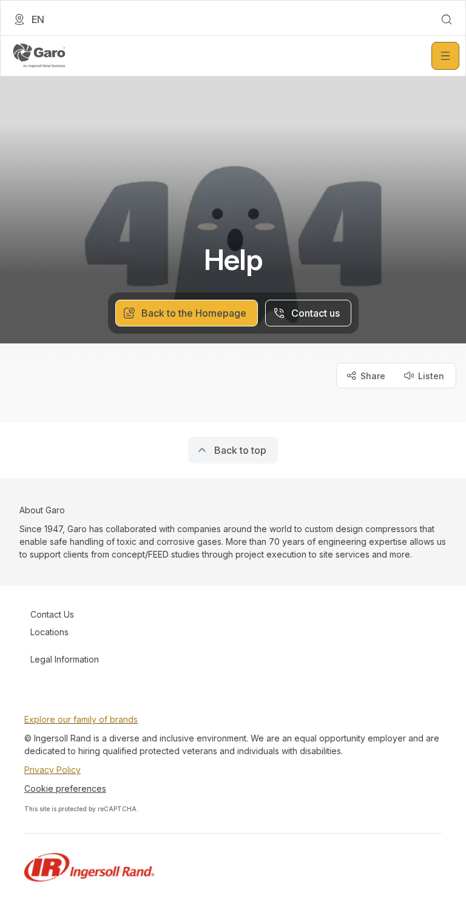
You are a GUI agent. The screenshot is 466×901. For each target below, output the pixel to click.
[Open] (445, 56)
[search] (447, 19)
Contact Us (52, 614)
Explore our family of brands (81, 719)
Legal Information (64, 659)
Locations (49, 632)
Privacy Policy (52, 769)
